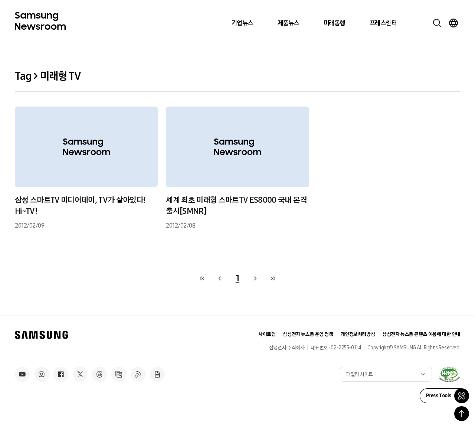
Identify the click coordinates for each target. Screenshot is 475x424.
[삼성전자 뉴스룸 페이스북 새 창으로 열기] (60, 374)
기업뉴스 (242, 23)
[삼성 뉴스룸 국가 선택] (453, 23)
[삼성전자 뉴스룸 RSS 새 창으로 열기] (138, 374)
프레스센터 (383, 23)
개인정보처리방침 (358, 334)
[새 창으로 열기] (449, 374)
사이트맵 (266, 334)
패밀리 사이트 (359, 374)
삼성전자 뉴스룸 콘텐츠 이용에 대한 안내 (421, 334)
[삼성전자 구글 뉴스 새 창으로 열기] (157, 374)
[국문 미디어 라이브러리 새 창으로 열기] (118, 374)
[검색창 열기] (437, 23)
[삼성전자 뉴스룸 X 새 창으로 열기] (80, 374)
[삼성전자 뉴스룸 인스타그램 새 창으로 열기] (41, 374)
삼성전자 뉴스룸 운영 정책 (308, 334)
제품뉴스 (288, 23)
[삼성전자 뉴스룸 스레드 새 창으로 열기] (99, 374)
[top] (461, 413)
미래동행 (334, 23)
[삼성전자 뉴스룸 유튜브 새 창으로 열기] (22, 374)
